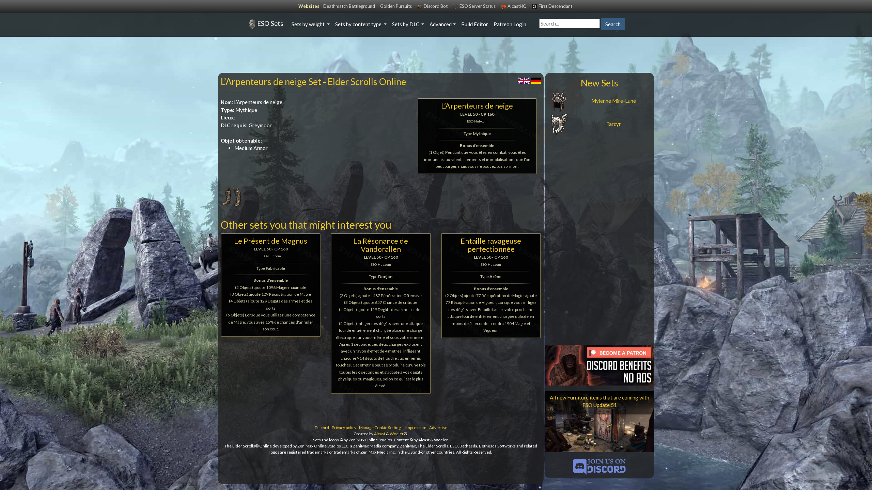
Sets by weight (309, 24)
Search (613, 24)
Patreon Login (510, 24)
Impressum (415, 427)
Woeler (397, 433)
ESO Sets (270, 23)
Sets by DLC (406, 24)
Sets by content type (359, 24)
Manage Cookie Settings (381, 427)
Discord (322, 427)
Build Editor (474, 24)
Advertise (438, 427)
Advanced (441, 24)
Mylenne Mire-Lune (613, 101)
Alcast (379, 433)
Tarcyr (613, 124)
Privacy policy (344, 427)
